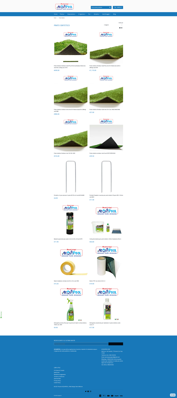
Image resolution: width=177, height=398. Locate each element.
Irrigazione (81, 14)
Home (55, 14)
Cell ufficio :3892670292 (107, 364)
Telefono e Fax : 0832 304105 (108, 355)
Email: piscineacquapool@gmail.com (110, 357)
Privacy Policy (57, 380)
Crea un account (119, 4)
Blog (114, 14)
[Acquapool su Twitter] (85, 391)
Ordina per (121, 22)
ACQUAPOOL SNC (105, 349)
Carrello (119, 7)
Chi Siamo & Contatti (59, 370)
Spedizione (56, 372)
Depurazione (71, 14)
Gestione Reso (57, 378)
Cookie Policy (57, 382)
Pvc (89, 14)
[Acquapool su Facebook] (88, 391)
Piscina (62, 14)
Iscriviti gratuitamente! (115, 343)
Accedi (112, 4)
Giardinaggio (106, 14)
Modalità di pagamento (60, 374)
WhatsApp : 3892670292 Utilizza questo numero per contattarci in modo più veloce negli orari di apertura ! (112, 361)
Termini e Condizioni (59, 376)
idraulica (96, 14)
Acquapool (59, 395)
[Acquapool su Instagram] (90, 391)
